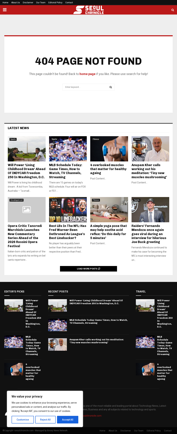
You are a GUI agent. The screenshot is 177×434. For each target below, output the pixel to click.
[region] (45, 409)
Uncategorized (16, 200)
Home (5, 2)
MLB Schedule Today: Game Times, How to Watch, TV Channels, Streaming (65, 171)
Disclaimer (28, 2)
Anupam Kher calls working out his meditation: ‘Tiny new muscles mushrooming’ (149, 171)
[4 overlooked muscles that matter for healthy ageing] (109, 148)
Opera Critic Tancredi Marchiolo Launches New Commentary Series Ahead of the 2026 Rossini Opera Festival (25, 236)
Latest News (18, 128)
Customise (23, 419)
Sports (13, 139)
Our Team (40, 2)
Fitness (96, 139)
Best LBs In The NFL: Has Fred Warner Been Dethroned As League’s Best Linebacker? (67, 232)
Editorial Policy (55, 2)
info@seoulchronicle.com (87, 415)
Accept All (67, 419)
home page (87, 74)
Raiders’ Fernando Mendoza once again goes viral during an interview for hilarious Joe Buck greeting (149, 234)
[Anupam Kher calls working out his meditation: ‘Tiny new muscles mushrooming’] (150, 148)
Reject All (45, 419)
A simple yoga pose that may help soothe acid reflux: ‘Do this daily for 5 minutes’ (108, 232)
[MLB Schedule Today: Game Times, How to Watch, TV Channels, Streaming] (68, 148)
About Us (15, 2)
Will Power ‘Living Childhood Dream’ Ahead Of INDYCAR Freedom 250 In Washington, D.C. (26, 171)
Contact (69, 2)
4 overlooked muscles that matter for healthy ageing (108, 169)
